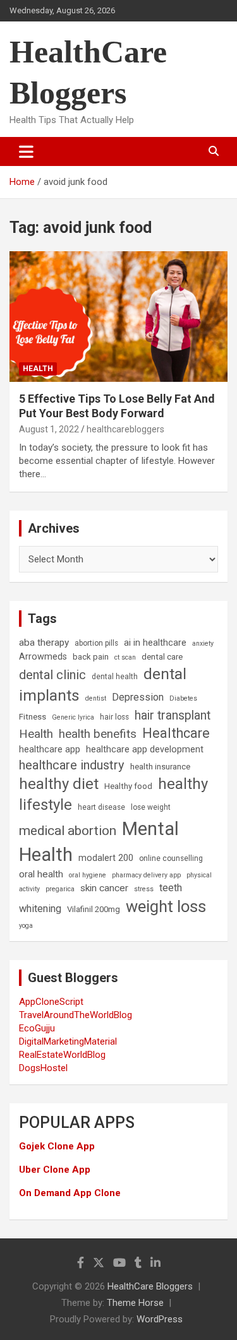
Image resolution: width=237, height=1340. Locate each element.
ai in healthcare (155, 642)
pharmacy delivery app (146, 875)
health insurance (160, 766)
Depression (138, 697)
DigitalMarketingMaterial (68, 1041)
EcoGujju (37, 1028)
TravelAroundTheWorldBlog (75, 1015)
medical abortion (67, 830)
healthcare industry (72, 765)
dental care (162, 656)
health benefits (98, 733)
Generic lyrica (73, 717)
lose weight (151, 807)
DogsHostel (43, 1068)
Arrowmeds (43, 656)
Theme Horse (135, 1302)
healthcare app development (145, 749)
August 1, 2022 (49, 429)
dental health (115, 676)
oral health (41, 874)
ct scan (125, 657)
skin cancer (104, 888)
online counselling (171, 858)
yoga (26, 926)
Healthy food (128, 786)
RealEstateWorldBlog (62, 1054)
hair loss (114, 717)
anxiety (203, 643)
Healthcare (176, 733)
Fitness (32, 716)
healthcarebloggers (125, 429)
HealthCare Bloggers (150, 1286)
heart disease (101, 807)
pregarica (60, 889)
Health (38, 368)
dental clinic (52, 674)
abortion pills (96, 643)
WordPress (160, 1319)
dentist (95, 698)
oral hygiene (87, 875)
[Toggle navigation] (26, 151)
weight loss (166, 906)
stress (144, 889)
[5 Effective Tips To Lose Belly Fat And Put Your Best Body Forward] (118, 316)
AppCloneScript (51, 1001)
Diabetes (183, 698)
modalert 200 (105, 858)
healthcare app (49, 749)
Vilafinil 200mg (93, 909)
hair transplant (172, 715)
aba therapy (44, 642)
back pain (91, 656)
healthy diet (59, 784)
